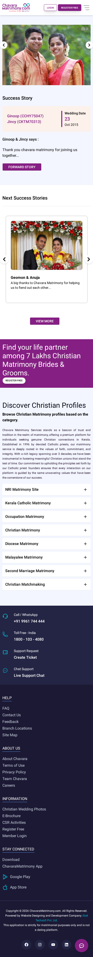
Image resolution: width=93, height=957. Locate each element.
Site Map (9, 735)
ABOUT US (11, 748)
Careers (8, 785)
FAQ (5, 708)
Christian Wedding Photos (24, 809)
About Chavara (14, 758)
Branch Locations (17, 728)
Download (11, 859)
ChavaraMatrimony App (22, 866)
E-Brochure (11, 816)
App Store (18, 887)
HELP (7, 698)
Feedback (10, 721)
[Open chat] (81, 945)
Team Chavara (14, 778)
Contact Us (11, 715)
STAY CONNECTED (18, 849)
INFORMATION (14, 798)
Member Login (14, 836)
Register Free (13, 829)
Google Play (20, 876)
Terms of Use (13, 765)
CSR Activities (14, 822)
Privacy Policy (14, 772)
